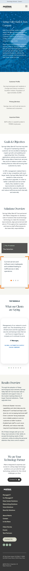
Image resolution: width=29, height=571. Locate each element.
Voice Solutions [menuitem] (8, 507)
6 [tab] (20, 367)
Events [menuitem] (5, 530)
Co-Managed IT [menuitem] (8, 498)
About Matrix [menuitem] (7, 515)
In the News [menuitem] (7, 522)
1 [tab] (9, 367)
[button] (11, 280)
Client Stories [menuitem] (7, 527)
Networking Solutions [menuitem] (10, 504)
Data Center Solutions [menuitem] (10, 501)
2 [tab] (11, 367)
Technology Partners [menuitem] (12, 1)
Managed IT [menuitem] (7, 495)
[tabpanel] (14, 341)
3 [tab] (13, 367)
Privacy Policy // (12, 558)
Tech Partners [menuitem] (7, 533)
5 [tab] (18, 367)
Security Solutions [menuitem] (9, 510)
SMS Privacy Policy (20, 558)
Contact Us (13, 479)
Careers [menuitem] (20, 1)
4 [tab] (15, 367)
